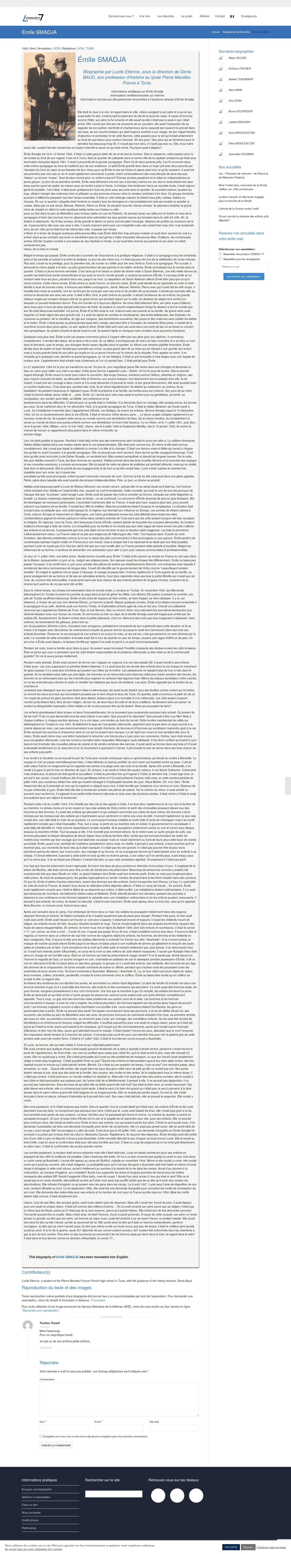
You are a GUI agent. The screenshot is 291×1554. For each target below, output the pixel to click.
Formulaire (98, 1300)
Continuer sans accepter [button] (271, 1547)
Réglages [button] (248, 1547)
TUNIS (90, 48)
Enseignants (249, 16)
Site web (154, 1421)
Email (98, 1421)
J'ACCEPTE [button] (231, 1547)
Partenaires (29, 1528)
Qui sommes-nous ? (121, 16)
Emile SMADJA (67, 1257)
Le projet (187, 16)
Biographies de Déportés (236, 31)
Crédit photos (30, 1520)
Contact (220, 16)
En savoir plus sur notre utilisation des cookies (33, 1549)
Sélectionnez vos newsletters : (237, 249)
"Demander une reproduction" (40, 1310)
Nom (42, 1421)
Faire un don (30, 1505)
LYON (56, 48)
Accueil (216, 31)
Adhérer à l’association (36, 1497)
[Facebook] (25, 3)
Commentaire (47, 1379)
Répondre (46, 1347)
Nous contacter (31, 1512)
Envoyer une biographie (37, 1489)
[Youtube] (32, 3)
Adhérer (205, 16)
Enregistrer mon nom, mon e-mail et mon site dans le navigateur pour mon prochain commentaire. (95, 1436)
